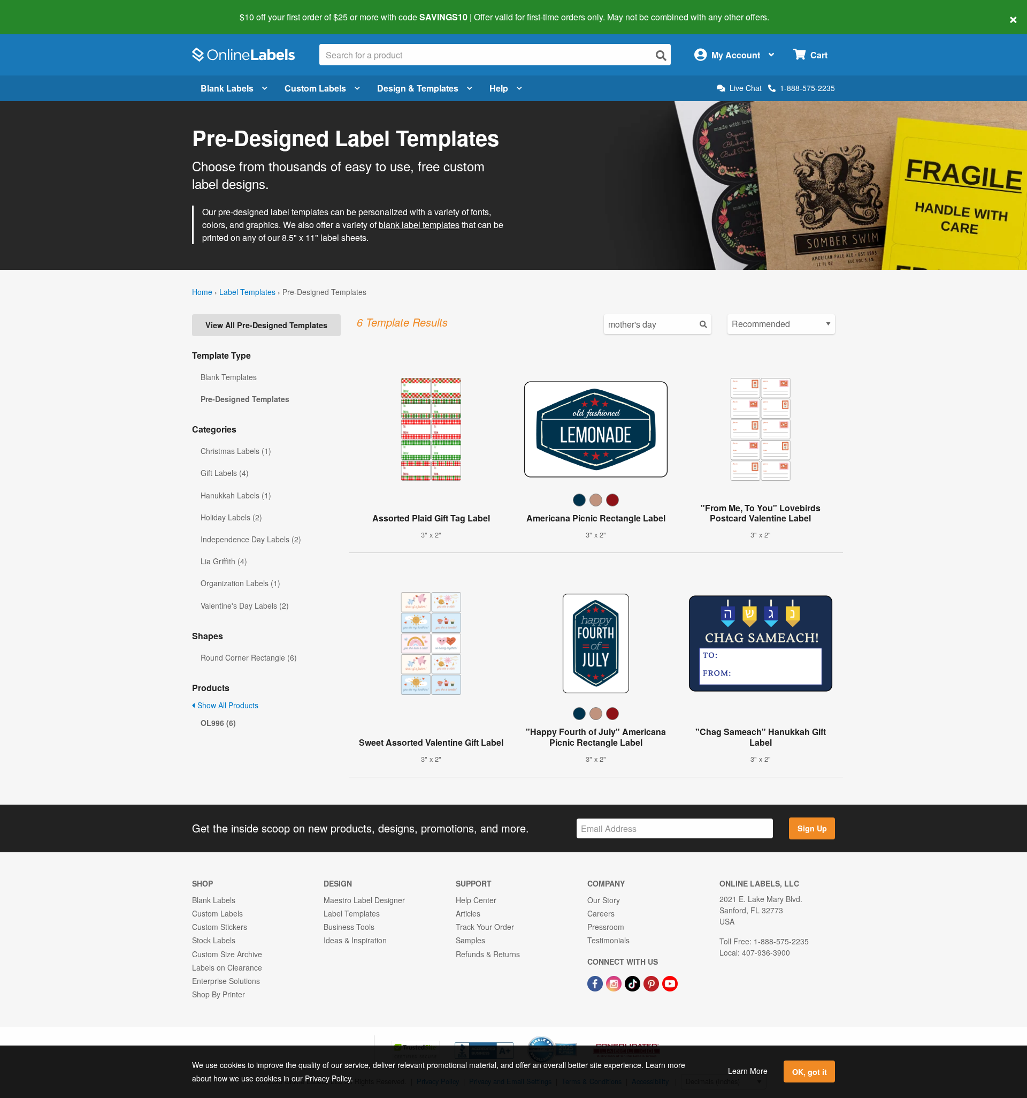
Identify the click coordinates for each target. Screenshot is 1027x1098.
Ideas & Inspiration (355, 940)
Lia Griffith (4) (224, 561)
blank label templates (419, 224)
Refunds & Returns (488, 954)
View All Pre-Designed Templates (266, 325)
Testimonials (608, 940)
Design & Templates (417, 88)
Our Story (603, 900)
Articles (468, 913)
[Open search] (661, 55)
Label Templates (247, 291)
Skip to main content (38, 9)
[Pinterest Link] (652, 982)
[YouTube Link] (670, 982)
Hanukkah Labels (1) (236, 495)
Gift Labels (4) (225, 472)
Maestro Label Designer (364, 900)
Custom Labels (315, 88)
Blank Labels (227, 88)
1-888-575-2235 (807, 87)
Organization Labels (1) (240, 583)
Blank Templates (229, 377)
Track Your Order (485, 926)
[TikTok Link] (633, 982)
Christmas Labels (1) (236, 450)
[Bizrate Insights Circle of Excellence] (573, 1037)
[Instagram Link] (615, 982)
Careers (601, 913)
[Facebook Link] (596, 982)
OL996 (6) (218, 722)
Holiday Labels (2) (231, 517)
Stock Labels (213, 940)
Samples (470, 940)
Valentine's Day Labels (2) (245, 605)
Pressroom (605, 926)
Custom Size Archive (227, 954)
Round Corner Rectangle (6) (249, 657)
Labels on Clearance (227, 967)
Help (498, 88)
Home (202, 291)
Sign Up (812, 828)
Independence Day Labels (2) (251, 539)
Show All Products (226, 705)
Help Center (476, 900)
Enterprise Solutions (226, 980)
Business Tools (349, 926)
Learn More (748, 1070)
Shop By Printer (218, 994)
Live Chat (746, 88)
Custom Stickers (219, 926)
